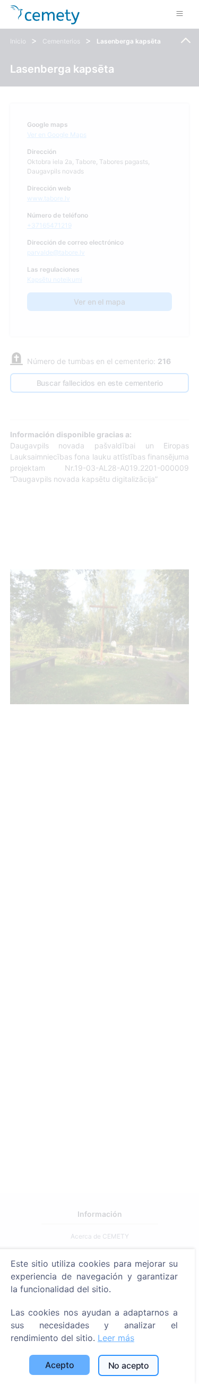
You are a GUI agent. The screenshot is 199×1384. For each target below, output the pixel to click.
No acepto (129, 1365)
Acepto (59, 1365)
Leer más (116, 1338)
